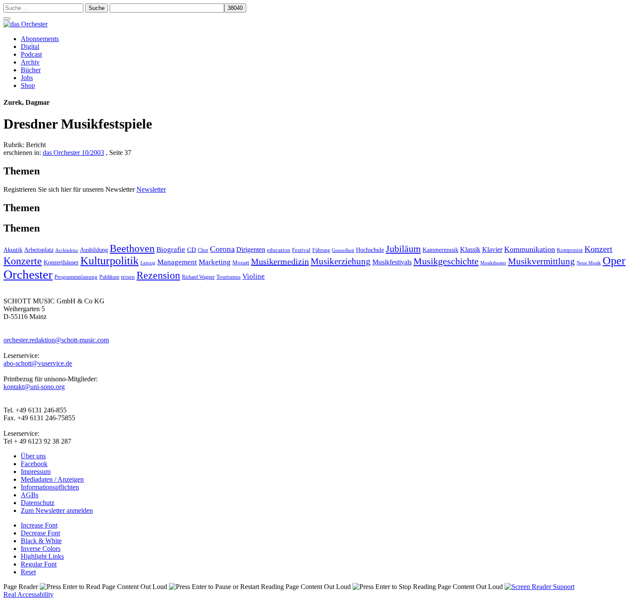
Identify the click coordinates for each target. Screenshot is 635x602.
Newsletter (151, 189)
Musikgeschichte (446, 261)
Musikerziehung (341, 261)
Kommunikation (529, 249)
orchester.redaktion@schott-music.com (56, 340)
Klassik (470, 249)
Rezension (158, 275)
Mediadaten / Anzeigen (52, 479)
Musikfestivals (392, 262)
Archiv (30, 62)
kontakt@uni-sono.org (34, 386)
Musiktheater (493, 262)
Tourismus (228, 277)
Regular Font (39, 564)
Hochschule (370, 250)
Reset (28, 572)
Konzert (598, 249)
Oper (614, 260)
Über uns (33, 456)
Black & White (41, 540)
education (278, 250)
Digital (30, 46)
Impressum (36, 471)
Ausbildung (94, 250)
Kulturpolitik (109, 260)
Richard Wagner (198, 277)
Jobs (27, 77)
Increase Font (39, 525)
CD (191, 249)
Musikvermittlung (541, 261)
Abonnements (40, 38)
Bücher (31, 70)
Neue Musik (589, 262)
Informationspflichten (50, 487)
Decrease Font (40, 533)
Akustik (12, 249)
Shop (28, 85)
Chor (203, 250)
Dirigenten (250, 249)
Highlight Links (42, 556)
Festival (301, 250)
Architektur (66, 250)
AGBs (29, 495)
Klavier (492, 249)
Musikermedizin (280, 261)
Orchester (28, 274)
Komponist (570, 250)
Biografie (170, 249)
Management (177, 262)
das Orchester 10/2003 (73, 152)
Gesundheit (343, 250)
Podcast (31, 54)
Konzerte (22, 261)
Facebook (34, 463)
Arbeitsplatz (39, 249)
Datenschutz (37, 502)
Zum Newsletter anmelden (57, 510)
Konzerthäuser (61, 262)
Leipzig (148, 263)
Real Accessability (28, 594)
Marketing (215, 262)
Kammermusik (440, 249)
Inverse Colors (40, 548)
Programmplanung (76, 277)
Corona (222, 249)
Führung (321, 250)
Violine (253, 276)
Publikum (109, 277)
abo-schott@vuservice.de (37, 363)
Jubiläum (403, 248)
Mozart (240, 262)
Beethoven (132, 248)
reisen (128, 277)
